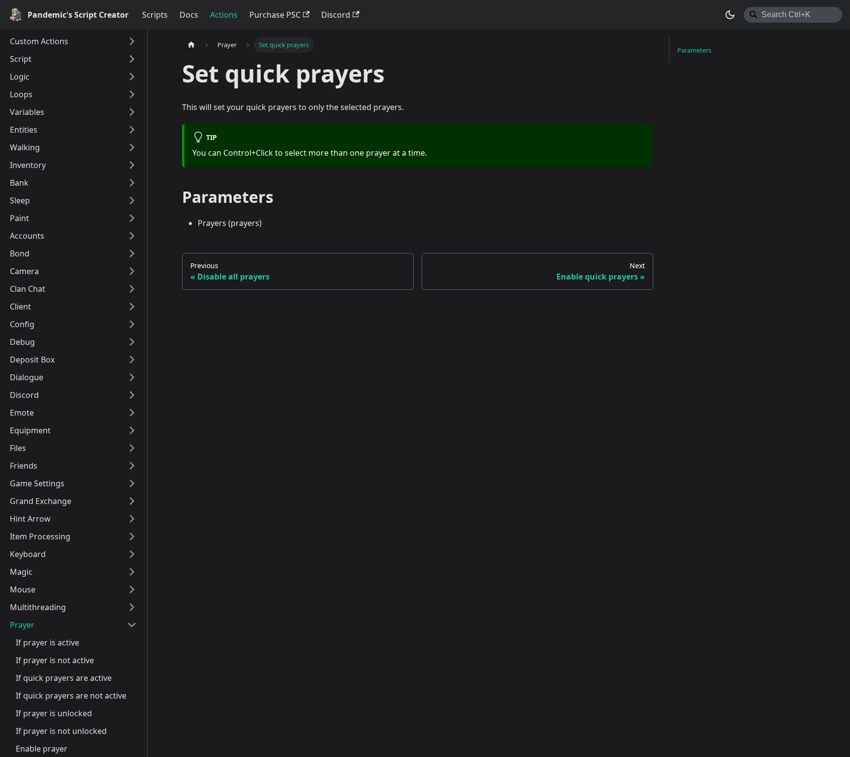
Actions (224, 14)
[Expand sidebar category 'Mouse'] (132, 589)
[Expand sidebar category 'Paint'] (132, 218)
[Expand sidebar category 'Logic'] (132, 76)
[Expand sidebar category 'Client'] (132, 306)
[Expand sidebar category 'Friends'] (132, 466)
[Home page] (191, 45)
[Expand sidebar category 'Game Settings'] (132, 483)
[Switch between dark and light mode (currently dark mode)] (730, 15)
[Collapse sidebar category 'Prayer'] (132, 625)
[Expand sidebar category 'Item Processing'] (132, 536)
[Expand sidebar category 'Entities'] (132, 130)
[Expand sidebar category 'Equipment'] (132, 430)
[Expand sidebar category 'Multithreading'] (132, 607)
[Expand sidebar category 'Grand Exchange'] (132, 501)
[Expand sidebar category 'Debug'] (132, 342)
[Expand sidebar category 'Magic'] (132, 572)
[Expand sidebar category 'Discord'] (132, 395)
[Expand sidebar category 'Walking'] (132, 147)
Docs (189, 14)
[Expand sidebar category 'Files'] (132, 448)
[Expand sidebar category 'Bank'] (132, 183)
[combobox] (793, 15)
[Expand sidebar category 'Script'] (132, 59)
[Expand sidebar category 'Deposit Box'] (132, 359)
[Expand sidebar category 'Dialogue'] (132, 377)
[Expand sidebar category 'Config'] (132, 324)
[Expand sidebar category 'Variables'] (132, 112)
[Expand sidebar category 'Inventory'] (132, 165)
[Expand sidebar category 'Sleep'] (132, 200)
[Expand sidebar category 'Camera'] (132, 271)
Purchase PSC (275, 14)
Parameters (694, 50)
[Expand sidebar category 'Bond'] (132, 253)
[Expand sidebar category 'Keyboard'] (132, 554)
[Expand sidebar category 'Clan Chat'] (132, 289)
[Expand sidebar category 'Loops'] (132, 94)
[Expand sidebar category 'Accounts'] (132, 236)
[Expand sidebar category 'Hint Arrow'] (132, 519)
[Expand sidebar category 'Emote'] (132, 413)
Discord (335, 14)
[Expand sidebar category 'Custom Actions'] (132, 41)
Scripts (155, 14)
